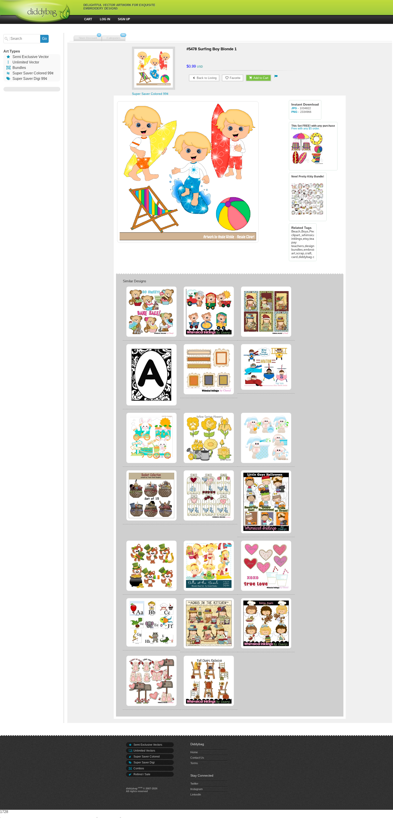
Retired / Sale (141, 774)
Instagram (196, 789)
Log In (105, 19)
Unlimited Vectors (144, 750)
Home (194, 752)
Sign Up (124, 19)
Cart (88, 19)
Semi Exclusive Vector (30, 57)
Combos (138, 768)
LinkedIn (195, 794)
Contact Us (197, 757)
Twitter (194, 783)
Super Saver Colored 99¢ (33, 73)
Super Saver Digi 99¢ (29, 79)
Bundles (19, 68)
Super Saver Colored (146, 756)
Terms (194, 763)
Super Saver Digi (144, 762)
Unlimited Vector (25, 62)
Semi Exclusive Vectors (147, 744)
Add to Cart (260, 78)
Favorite (234, 78)
